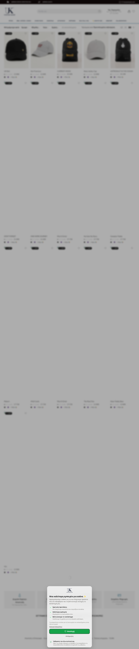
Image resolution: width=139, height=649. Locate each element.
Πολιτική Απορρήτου (55, 627)
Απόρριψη (69, 636)
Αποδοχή (71, 631)
